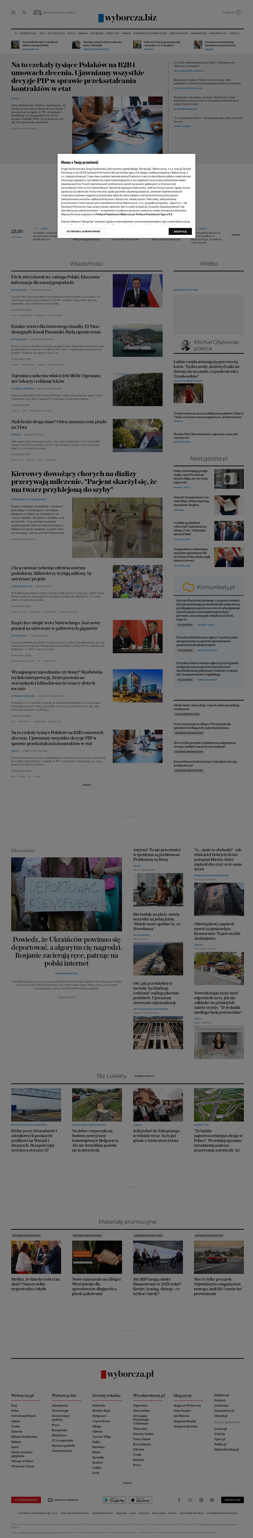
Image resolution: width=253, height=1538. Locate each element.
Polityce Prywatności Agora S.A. (154, 214)
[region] (126, 196)
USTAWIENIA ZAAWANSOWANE (83, 231)
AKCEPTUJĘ (180, 231)
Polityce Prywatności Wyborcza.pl (115, 214)
